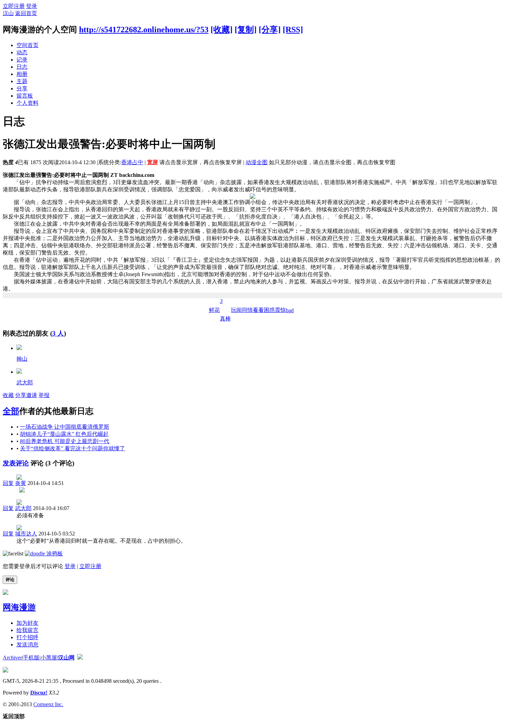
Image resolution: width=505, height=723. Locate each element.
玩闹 (236, 310)
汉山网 (66, 657)
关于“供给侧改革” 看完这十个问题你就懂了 (72, 448)
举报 (43, 395)
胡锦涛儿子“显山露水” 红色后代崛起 (64, 434)
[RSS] (293, 29)
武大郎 (24, 382)
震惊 (280, 310)
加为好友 (27, 623)
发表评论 (16, 463)
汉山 (8, 13)
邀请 (31, 395)
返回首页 (26, 13)
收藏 (8, 395)
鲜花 (214, 310)
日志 (21, 67)
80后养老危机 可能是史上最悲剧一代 (64, 441)
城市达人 (26, 533)
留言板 (24, 96)
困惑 (269, 310)
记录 (21, 60)
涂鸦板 (54, 553)
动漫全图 (257, 162)
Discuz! (38, 693)
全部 (11, 411)
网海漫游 (19, 607)
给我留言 (27, 630)
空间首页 (27, 45)
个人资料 (27, 103)
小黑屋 (49, 657)
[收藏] (222, 29)
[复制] (246, 29)
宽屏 (152, 162)
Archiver (12, 657)
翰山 (21, 359)
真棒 (225, 309)
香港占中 (132, 162)
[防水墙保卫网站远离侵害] (80, 657)
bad (290, 310)
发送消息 (27, 644)
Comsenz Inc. (48, 704)
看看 (258, 310)
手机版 (31, 657)
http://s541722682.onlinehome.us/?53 (144, 29)
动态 (21, 52)
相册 (21, 74)
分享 (21, 88)
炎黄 (20, 483)
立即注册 (14, 6)
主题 (21, 81)
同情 (247, 310)
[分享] (270, 29)
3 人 (58, 333)
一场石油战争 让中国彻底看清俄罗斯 (64, 427)
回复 (8, 483)
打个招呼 (27, 637)
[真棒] (19, 348)
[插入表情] (13, 553)
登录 (31, 6)
